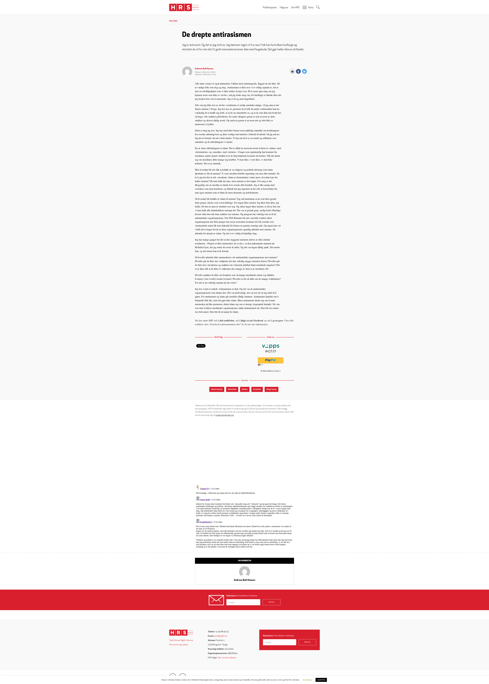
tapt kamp (272, 389)
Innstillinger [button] (307, 679)
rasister (257, 389)
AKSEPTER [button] (321, 680)
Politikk (173, 21)
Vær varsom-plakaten (227, 658)
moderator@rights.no (224, 415)
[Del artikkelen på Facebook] (298, 71)
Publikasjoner (270, 7)
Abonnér (271, 602)
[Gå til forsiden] (181, 633)
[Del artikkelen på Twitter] (304, 71)
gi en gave (278, 320)
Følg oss (284, 7)
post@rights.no (220, 636)
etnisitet (232, 389)
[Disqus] (244, 451)
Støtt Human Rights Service (181, 640)
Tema (310, 7)
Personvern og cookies (178, 645)
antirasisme (217, 389)
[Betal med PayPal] (270, 360)
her (246, 324)
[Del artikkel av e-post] (292, 71)
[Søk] (318, 7)
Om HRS (295, 7)
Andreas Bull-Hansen (204, 69)
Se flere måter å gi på (269, 370)
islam (245, 389)
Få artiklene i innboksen (241, 596)
